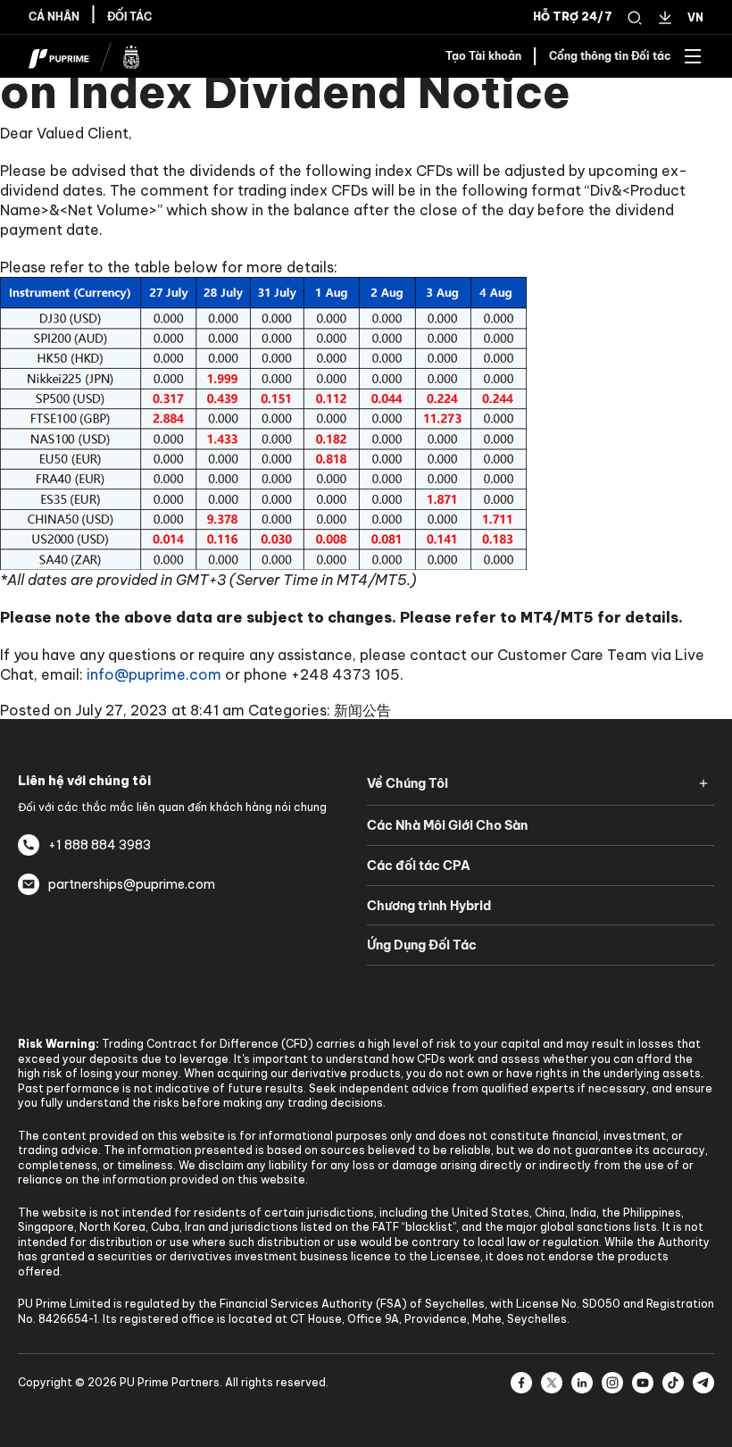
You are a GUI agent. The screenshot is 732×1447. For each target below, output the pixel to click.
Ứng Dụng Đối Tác (422, 945)
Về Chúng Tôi (407, 783)
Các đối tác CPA (418, 865)
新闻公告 (362, 710)
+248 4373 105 (345, 674)
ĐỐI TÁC (129, 17)
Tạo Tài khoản (483, 56)
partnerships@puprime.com (131, 884)
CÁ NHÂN (54, 17)
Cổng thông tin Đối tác (610, 56)
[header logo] (84, 54)
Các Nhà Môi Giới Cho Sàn (447, 825)
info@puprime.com (154, 674)
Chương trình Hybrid (429, 906)
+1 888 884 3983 (99, 845)
